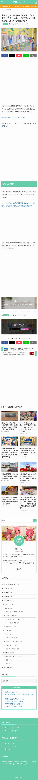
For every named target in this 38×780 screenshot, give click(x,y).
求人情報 (8, 667)
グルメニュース (11, 615)
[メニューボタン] (2, 2)
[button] (4, 55)
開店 (8, 663)
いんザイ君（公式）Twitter (13, 706)
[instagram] (20, 569)
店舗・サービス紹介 (12, 649)
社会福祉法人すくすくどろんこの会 (13, 117)
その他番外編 (9, 592)
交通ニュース (11, 626)
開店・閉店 (9, 652)
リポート (9, 634)
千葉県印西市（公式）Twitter (14, 701)
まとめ (8, 630)
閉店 (8, 660)
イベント (9, 604)
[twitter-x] (17, 569)
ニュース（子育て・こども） (19, 315)
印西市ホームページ (11, 692)
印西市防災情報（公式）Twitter (15, 704)
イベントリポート (12, 637)
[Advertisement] (19, 79)
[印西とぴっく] (19, 2)
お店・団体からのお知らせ (14, 612)
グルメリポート (11, 645)
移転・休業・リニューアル (14, 656)
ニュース (6, 24)
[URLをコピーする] (33, 55)
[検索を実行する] (35, 521)
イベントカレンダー (11, 584)
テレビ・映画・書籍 (12, 623)
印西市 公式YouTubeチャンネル (15, 699)
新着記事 (9, 600)
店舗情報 (8, 596)
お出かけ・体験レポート (14, 641)
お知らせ (8, 588)
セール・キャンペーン (13, 619)
